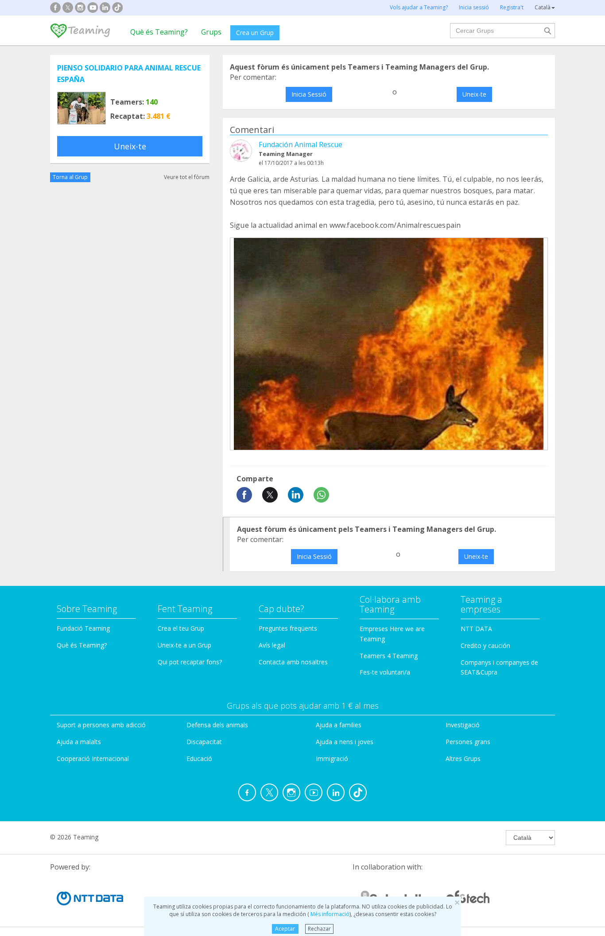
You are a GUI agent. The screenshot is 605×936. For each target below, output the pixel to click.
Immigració (332, 758)
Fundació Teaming (83, 628)
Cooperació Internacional (93, 758)
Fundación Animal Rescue (300, 144)
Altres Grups (463, 758)
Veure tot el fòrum (186, 177)
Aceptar (285, 928)
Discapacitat (204, 741)
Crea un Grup (255, 32)
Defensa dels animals (217, 725)
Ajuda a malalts (79, 741)
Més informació (329, 914)
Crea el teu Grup (181, 628)
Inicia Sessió (308, 94)
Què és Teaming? (159, 32)
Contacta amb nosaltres (293, 662)
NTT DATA (476, 628)
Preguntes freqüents (288, 628)
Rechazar (319, 928)
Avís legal (272, 645)
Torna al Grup (70, 177)
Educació (199, 758)
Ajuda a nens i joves (344, 741)
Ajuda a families (338, 725)
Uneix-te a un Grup (184, 645)
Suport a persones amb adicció (101, 725)
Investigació (463, 725)
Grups (211, 32)
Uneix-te (130, 146)
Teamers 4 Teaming (389, 655)
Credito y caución (485, 645)
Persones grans (468, 741)
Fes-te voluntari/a (385, 672)
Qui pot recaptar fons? (190, 662)
